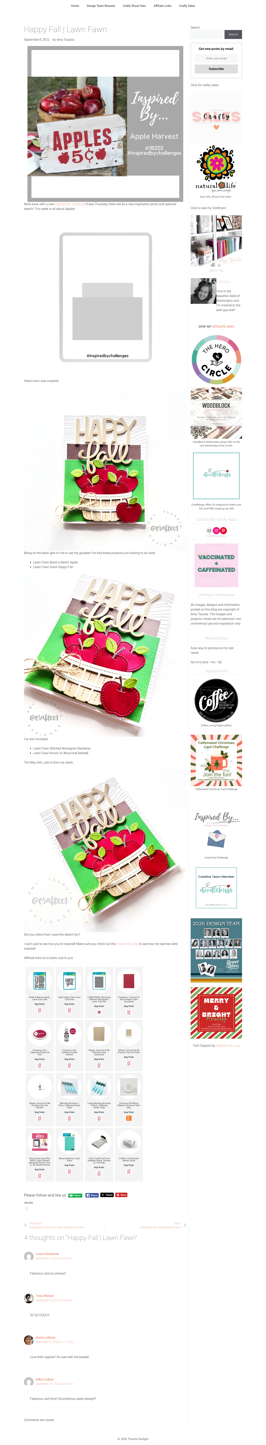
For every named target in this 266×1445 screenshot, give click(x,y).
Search (195, 27)
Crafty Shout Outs (134, 6)
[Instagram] (216, 530)
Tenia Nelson (45, 1296)
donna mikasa (45, 1337)
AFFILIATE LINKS (223, 326)
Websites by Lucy (228, 1045)
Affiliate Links (163, 6)
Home (75, 6)
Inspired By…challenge (70, 204)
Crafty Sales (187, 6)
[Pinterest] (223, 530)
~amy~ (224, 281)
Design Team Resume (101, 6)
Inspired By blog (127, 944)
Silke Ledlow (45, 1379)
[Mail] (209, 530)
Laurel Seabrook (47, 1254)
